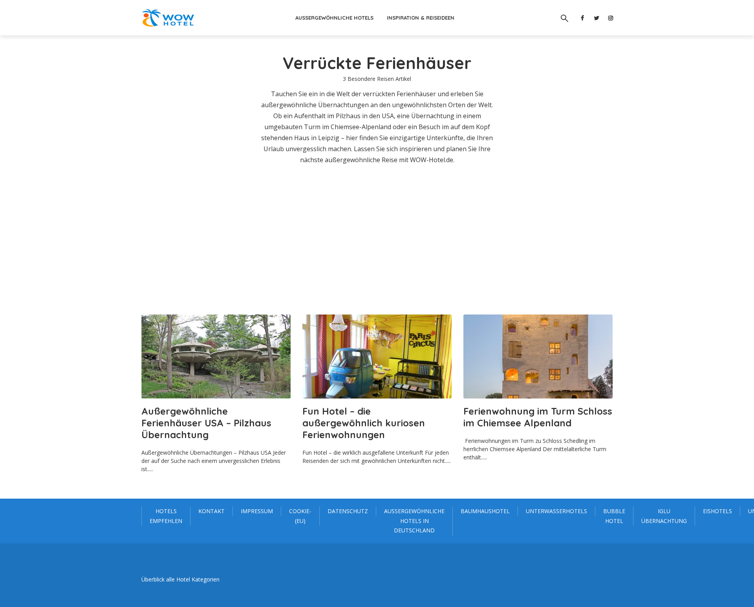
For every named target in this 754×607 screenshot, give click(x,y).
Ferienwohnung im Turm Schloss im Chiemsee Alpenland (537, 417)
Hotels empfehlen (166, 516)
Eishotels (717, 511)
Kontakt (211, 511)
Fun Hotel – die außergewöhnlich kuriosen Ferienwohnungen (363, 423)
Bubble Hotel (614, 516)
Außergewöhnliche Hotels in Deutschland (414, 520)
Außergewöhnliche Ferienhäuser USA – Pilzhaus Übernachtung (206, 423)
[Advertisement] (377, 240)
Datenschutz (348, 511)
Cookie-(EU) (300, 516)
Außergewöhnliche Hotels (334, 18)
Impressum (257, 511)
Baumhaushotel (485, 511)
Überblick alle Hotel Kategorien (180, 579)
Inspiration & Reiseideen (420, 18)
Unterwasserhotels (556, 511)
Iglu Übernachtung (664, 516)
